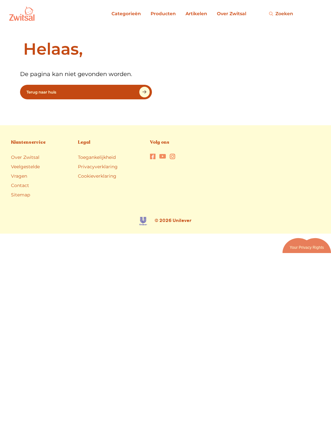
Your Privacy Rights (307, 247)
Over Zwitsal (231, 13)
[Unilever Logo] (143, 221)
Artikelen (196, 13)
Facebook (152, 156)
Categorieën (126, 13)
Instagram (172, 156)
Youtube (162, 156)
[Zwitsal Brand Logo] (10, 13)
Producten (163, 14)
